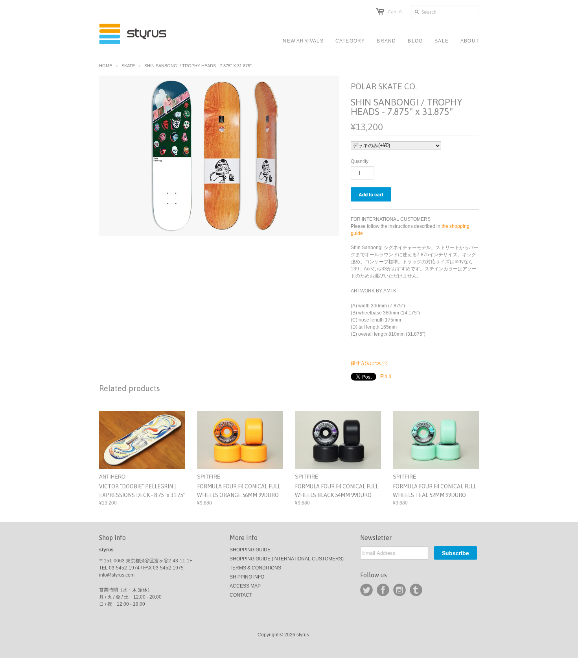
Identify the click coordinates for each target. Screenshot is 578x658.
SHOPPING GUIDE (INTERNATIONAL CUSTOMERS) (287, 559)
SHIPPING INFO (247, 577)
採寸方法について (369, 363)
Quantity (359, 161)
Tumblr (416, 590)
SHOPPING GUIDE (250, 550)
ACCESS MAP (245, 586)
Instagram (399, 590)
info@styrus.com (116, 575)
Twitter (366, 590)
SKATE (128, 65)
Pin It (385, 376)
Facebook (383, 590)
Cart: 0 (394, 12)
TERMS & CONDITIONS (255, 568)
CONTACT (241, 595)
